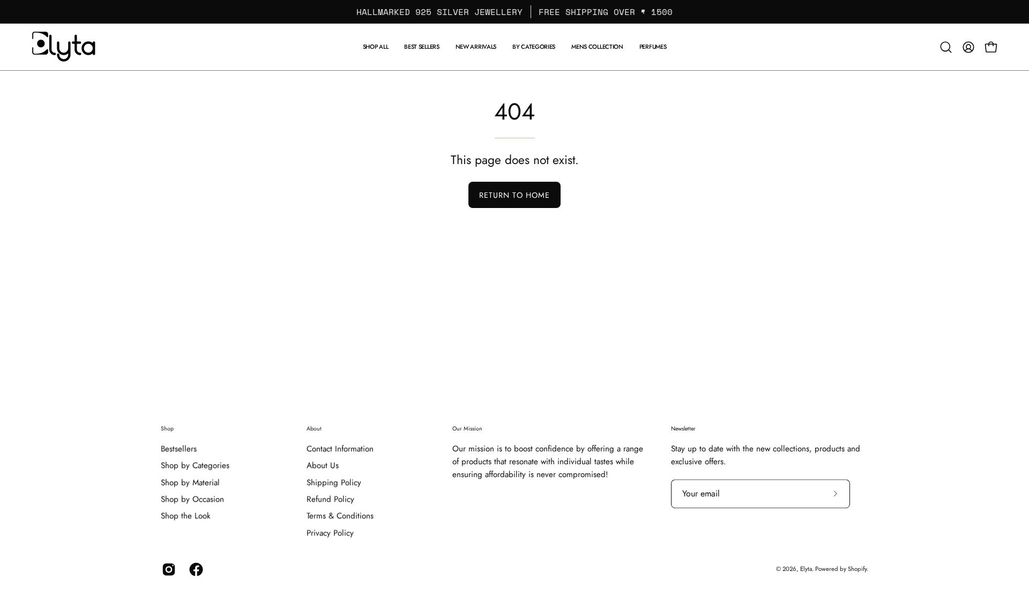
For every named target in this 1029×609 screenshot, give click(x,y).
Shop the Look (186, 516)
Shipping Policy (334, 482)
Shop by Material (190, 482)
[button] (597, 47)
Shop (167, 428)
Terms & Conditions (340, 516)
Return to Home (514, 195)
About (314, 428)
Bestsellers (179, 449)
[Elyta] (64, 47)
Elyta (806, 569)
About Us (323, 466)
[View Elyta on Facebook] (195, 569)
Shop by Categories (195, 466)
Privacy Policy (330, 533)
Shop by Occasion (192, 499)
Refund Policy (330, 499)
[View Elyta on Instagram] (167, 569)
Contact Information (340, 449)
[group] (514, 12)
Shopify (857, 569)
